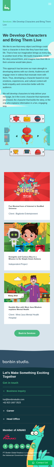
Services (7, 22)
